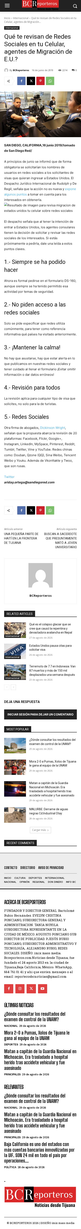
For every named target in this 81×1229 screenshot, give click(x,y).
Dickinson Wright (52, 428)
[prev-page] (6, 687)
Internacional (20, 18)
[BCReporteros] (7, 70)
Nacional (11, 1025)
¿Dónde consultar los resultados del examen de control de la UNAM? (34, 1016)
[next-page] (13, 687)
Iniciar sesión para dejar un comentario (40, 714)
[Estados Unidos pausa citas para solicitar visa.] (15, 651)
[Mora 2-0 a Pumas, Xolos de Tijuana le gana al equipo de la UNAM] (15, 767)
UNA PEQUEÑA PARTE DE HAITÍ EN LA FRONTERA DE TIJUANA (21, 538)
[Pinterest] (40, 81)
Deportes (11, 1044)
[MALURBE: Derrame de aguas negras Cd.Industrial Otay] (15, 815)
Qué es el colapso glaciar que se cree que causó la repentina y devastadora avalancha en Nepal (50, 628)
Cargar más (39, 830)
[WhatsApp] (50, 81)
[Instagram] (20, 988)
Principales (12, 1074)
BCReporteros (21, 70)
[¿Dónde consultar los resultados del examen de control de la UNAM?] (15, 745)
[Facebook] (21, 81)
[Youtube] (42, 988)
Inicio (7, 18)
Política (10, 1167)
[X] (31, 81)
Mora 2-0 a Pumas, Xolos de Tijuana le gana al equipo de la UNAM (37, 1035)
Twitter (9, 477)
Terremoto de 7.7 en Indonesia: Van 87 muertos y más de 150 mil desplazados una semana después (52, 670)
